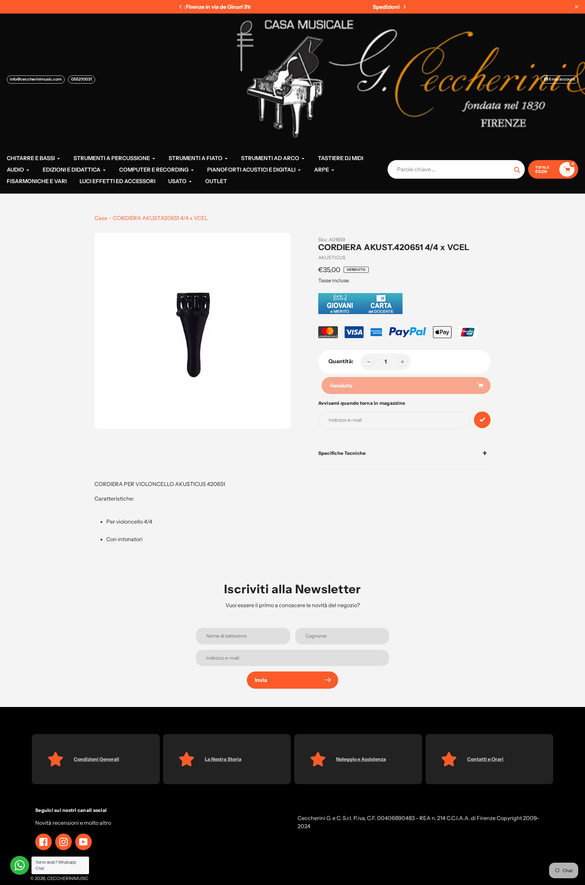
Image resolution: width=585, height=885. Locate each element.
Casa (100, 218)
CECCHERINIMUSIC (67, 878)
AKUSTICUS (332, 258)
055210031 (81, 79)
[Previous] (180, 6)
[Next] (404, 6)
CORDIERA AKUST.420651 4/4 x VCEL (160, 218)
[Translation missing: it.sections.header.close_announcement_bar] (576, 6)
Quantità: (340, 361)
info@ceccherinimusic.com (36, 79)
